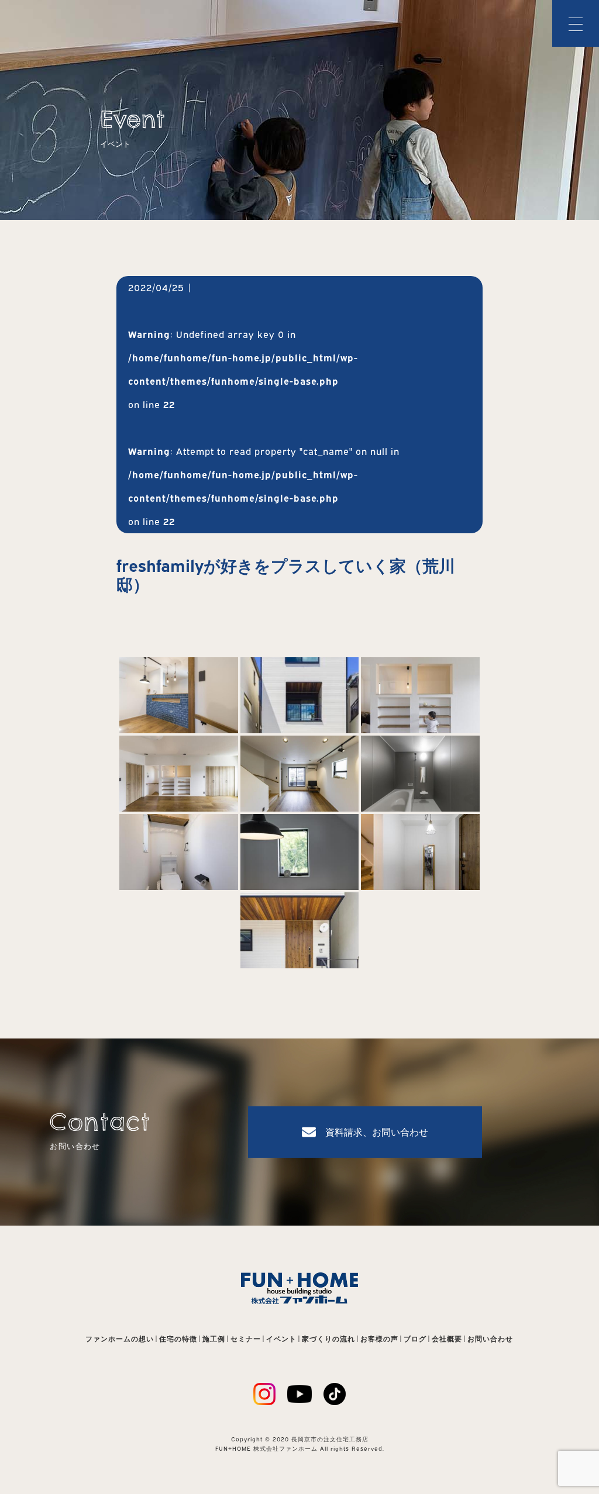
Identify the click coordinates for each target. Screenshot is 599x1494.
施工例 (213, 1338)
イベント (281, 1338)
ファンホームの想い (119, 1338)
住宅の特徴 (178, 1338)
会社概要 (447, 1338)
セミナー (245, 1338)
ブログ (415, 1338)
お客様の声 (379, 1338)
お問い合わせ (490, 1338)
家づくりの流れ (328, 1338)
